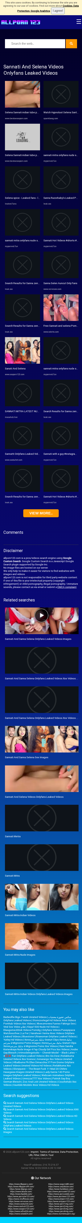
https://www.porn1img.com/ (61, 1204)
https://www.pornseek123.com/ (61, 1191)
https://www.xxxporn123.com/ (21, 1209)
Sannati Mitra (12, 875)
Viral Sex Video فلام (14, 1026)
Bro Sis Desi (52, 1055)
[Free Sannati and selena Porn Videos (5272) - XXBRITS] (61, 320)
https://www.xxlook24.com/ (21, 1214)
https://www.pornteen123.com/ (61, 1196)
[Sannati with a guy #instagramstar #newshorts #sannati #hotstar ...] (61, 448)
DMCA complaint (66, 587)
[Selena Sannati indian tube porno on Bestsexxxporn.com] (22, 106)
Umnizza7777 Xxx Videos (36, 1078)
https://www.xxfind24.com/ (21, 1211)
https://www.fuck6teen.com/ (61, 1189)
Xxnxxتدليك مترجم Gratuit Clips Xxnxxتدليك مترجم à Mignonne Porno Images (37, 1041)
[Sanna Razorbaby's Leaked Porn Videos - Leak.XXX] (61, 192)
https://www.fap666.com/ (21, 1194)
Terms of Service (49, 1151)
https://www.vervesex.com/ (21, 1201)
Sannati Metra (13, 836)
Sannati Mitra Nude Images (20, 954)
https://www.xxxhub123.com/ (21, 1206)
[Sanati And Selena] (22, 362)
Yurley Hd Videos (13, 1039)
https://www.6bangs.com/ (21, 1189)
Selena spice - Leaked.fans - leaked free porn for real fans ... (39, 198)
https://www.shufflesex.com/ (21, 1199)
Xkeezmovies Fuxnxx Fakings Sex (56, 1023)
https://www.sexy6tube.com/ (61, 1186)
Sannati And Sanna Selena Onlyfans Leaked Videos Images (38, 639)
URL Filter (34, 1155)
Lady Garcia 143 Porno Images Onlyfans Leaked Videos (36, 1073)
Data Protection (69, 1151)
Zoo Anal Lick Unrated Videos (39, 1081)
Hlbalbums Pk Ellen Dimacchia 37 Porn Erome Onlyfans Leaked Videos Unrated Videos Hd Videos (38, 1064)
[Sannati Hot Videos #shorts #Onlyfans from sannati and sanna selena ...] (61, 234)
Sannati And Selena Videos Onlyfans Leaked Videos (34, 796)
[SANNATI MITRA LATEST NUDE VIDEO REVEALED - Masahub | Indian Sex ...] (22, 405)
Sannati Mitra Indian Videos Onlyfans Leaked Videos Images (38, 994)
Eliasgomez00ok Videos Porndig (22, 1030)
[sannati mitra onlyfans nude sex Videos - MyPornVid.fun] (22, 234)
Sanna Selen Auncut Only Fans (60, 283)
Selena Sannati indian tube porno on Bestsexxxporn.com (37, 112)
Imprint (35, 1151)
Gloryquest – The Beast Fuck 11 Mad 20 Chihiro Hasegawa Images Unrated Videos (35, 1070)
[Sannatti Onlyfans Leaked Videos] (22, 448)
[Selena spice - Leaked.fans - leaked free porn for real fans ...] (22, 192)
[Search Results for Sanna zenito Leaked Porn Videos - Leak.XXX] (22, 277)
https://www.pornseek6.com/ (61, 1194)
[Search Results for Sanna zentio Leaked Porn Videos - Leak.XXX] (22, 320)
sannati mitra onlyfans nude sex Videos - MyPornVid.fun (36, 240)
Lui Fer (25, 1033)
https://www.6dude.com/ (21, 1191)
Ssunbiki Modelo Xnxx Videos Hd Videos (36, 1085)
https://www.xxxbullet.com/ (21, 1204)
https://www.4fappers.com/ (21, 1184)
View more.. (41, 513)
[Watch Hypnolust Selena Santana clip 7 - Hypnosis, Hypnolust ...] (61, 106)
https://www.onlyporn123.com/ (61, 1201)
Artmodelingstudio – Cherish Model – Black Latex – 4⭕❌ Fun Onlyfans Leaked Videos (40, 1054)
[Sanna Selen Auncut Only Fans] (61, 277)
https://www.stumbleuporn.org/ (61, 1214)
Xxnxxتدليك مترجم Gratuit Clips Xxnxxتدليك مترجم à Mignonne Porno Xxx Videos (39, 1044)
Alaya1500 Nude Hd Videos (42, 1026)
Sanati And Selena (15, 368)
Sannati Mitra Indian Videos (20, 915)
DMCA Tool (46, 1155)
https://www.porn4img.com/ (61, 1211)
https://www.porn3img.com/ (61, 1209)
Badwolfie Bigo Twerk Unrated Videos (25, 1017)
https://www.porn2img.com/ (61, 1206)
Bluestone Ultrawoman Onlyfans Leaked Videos (49, 1036)
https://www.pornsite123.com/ (21, 1196)
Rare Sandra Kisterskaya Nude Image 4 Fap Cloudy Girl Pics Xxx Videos (38, 1048)
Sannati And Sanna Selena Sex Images (26, 757)
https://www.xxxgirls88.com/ (61, 1184)
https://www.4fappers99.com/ (21, 1186)
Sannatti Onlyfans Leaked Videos (23, 453)
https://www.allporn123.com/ (61, 1199)
